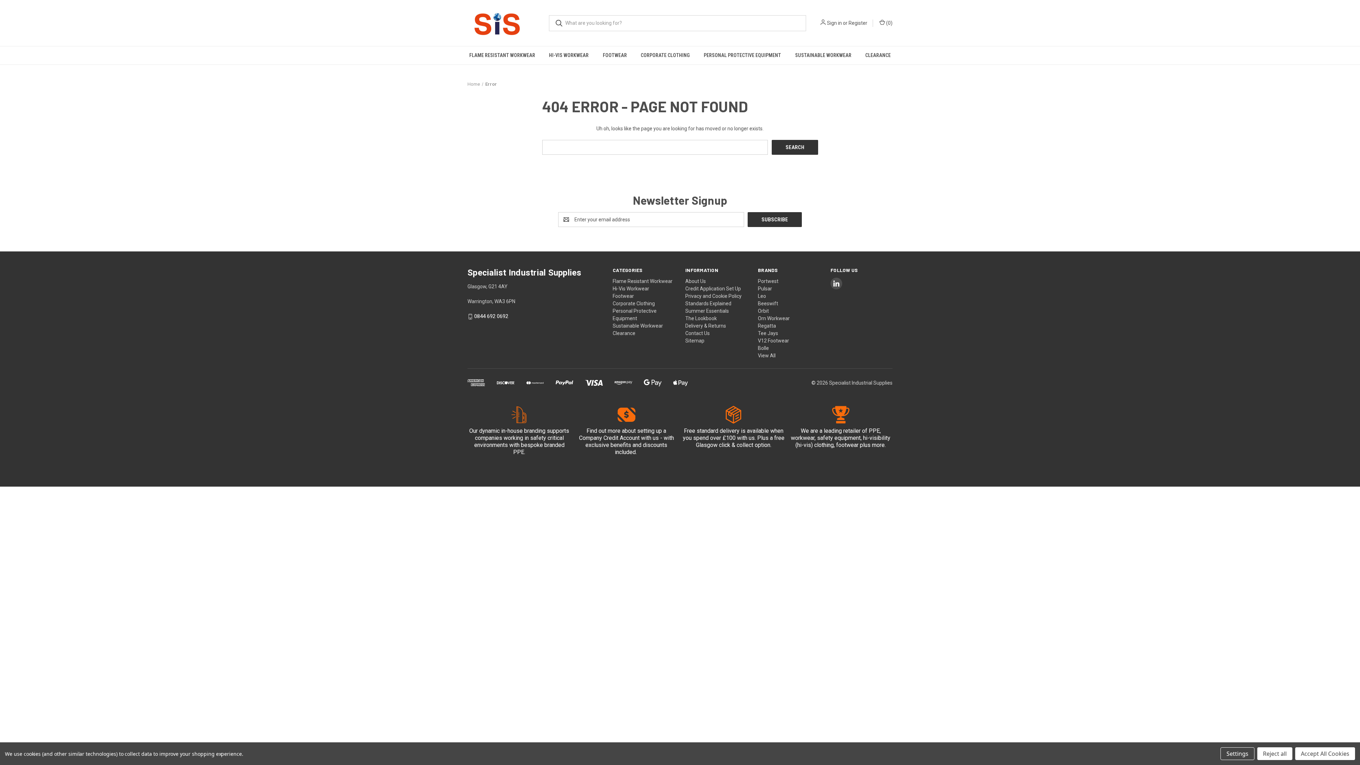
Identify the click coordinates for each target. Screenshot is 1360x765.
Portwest (768, 281)
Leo (762, 296)
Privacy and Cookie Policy (713, 296)
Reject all (1275, 754)
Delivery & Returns (705, 326)
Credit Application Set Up (713, 288)
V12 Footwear (773, 341)
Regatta (767, 326)
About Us (695, 281)
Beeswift (768, 303)
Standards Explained (708, 303)
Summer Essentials (707, 311)
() (888, 23)
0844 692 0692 (491, 316)
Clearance (878, 55)
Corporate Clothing (665, 55)
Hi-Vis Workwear (569, 55)
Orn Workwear (774, 318)
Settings (1237, 754)
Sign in (834, 23)
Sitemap (694, 341)
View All (767, 355)
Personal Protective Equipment (742, 55)
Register (858, 23)
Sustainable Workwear (823, 55)
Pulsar (765, 288)
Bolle (763, 348)
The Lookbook (701, 318)
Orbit (763, 311)
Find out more (603, 430)
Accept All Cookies (1325, 754)
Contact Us (697, 333)
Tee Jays (768, 333)
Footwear (615, 55)
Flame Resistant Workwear (502, 55)
